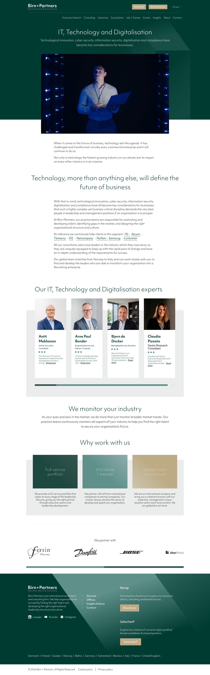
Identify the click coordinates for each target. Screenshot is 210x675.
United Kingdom (151, 655)
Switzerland (104, 655)
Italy (127, 655)
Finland (45, 655)
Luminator (130, 238)
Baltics (78, 655)
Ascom (135, 234)
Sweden (56, 655)
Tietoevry (60, 238)
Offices (91, 599)
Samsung (114, 238)
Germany (90, 655)
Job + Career (133, 17)
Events (146, 17)
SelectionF (139, 6)
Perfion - (102, 238)
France (136, 655)
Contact (177, 17)
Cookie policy (85, 669)
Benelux (117, 655)
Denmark (33, 655)
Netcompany (85, 238)
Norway (67, 655)
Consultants (117, 17)
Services (91, 596)
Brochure (129, 608)
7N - (127, 234)
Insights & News (96, 603)
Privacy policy (105, 669)
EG (71, 238)
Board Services (158, 6)
